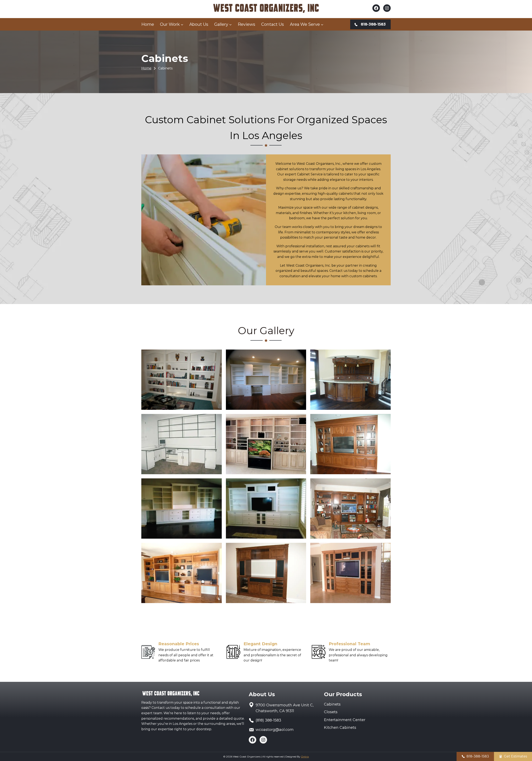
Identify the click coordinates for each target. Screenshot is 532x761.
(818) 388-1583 (268, 720)
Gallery (221, 24)
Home (146, 68)
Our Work (170, 24)
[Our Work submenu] (182, 24)
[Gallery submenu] (230, 24)
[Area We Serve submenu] (322, 24)
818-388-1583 (478, 756)
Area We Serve (305, 24)
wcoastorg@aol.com (275, 729)
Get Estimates (515, 756)
